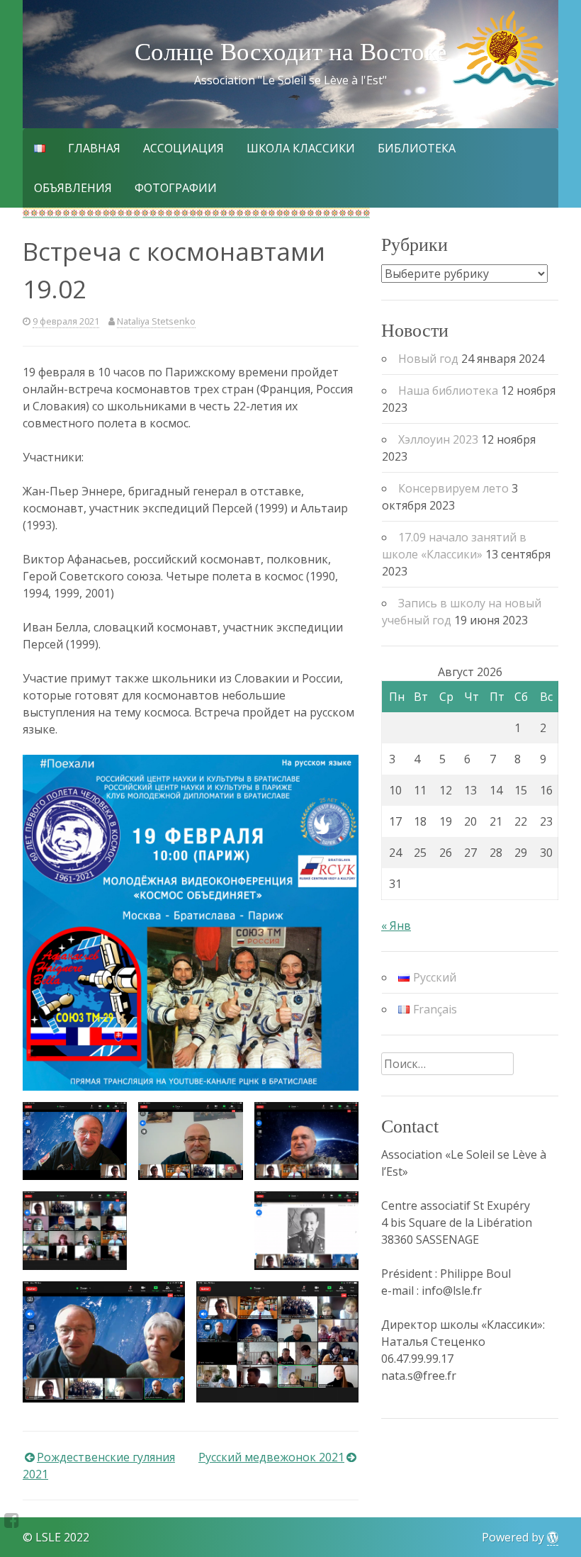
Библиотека (417, 148)
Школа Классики (301, 148)
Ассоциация (183, 148)
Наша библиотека (448, 390)
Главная (94, 148)
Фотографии (176, 188)
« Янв (396, 925)
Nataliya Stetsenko (156, 321)
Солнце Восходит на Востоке (291, 52)
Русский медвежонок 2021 (271, 1457)
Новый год (428, 358)
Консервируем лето (453, 488)
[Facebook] (11, 1520)
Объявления (73, 188)
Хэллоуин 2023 (438, 439)
